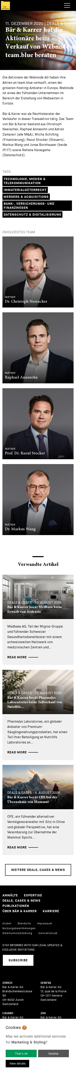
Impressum (44, 923)
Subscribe (18, 960)
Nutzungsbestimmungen (19, 928)
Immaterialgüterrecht (25, 190)
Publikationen (15, 906)
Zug (43, 1013)
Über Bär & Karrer (19, 911)
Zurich (7, 983)
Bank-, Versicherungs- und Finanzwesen (29, 206)
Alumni (7, 923)
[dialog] (38, 1046)
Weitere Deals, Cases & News (38, 870)
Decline (53, 1053)
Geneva (46, 983)
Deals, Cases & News (21, 901)
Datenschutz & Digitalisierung (32, 215)
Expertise (33, 895)
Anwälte (10, 895)
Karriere (51, 911)
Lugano (7, 1013)
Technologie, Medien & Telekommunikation (25, 181)
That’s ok (21, 1053)
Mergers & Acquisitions (26, 197)
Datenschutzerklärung (17, 933)
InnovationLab (48, 933)
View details (17, 1063)
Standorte (24, 923)
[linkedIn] (42, 960)
